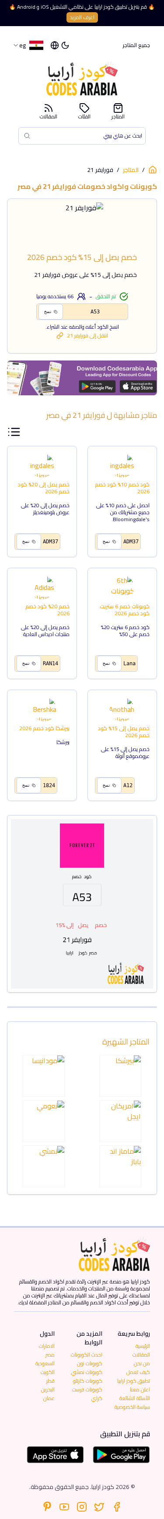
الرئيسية (143, 1346)
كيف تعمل (138, 1372)
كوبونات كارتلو (87, 1381)
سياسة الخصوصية (132, 1407)
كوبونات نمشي (86, 1372)
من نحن (142, 1363)
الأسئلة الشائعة (134, 1398)
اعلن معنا (140, 1389)
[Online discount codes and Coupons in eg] (152, 169)
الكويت (48, 1372)
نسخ (48, 311)
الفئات (84, 115)
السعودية (45, 1363)
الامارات (47, 1346)
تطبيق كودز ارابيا (133, 1381)
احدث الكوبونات (86, 1355)
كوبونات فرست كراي (87, 1393)
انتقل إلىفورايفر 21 (87, 335)
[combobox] (28, 45)
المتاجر (118, 115)
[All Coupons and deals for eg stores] (82, 377)
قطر (50, 1381)
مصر (50, 1355)
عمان (49, 1398)
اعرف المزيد (82, 17)
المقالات (48, 115)
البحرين (48, 1389)
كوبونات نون (89, 1363)
